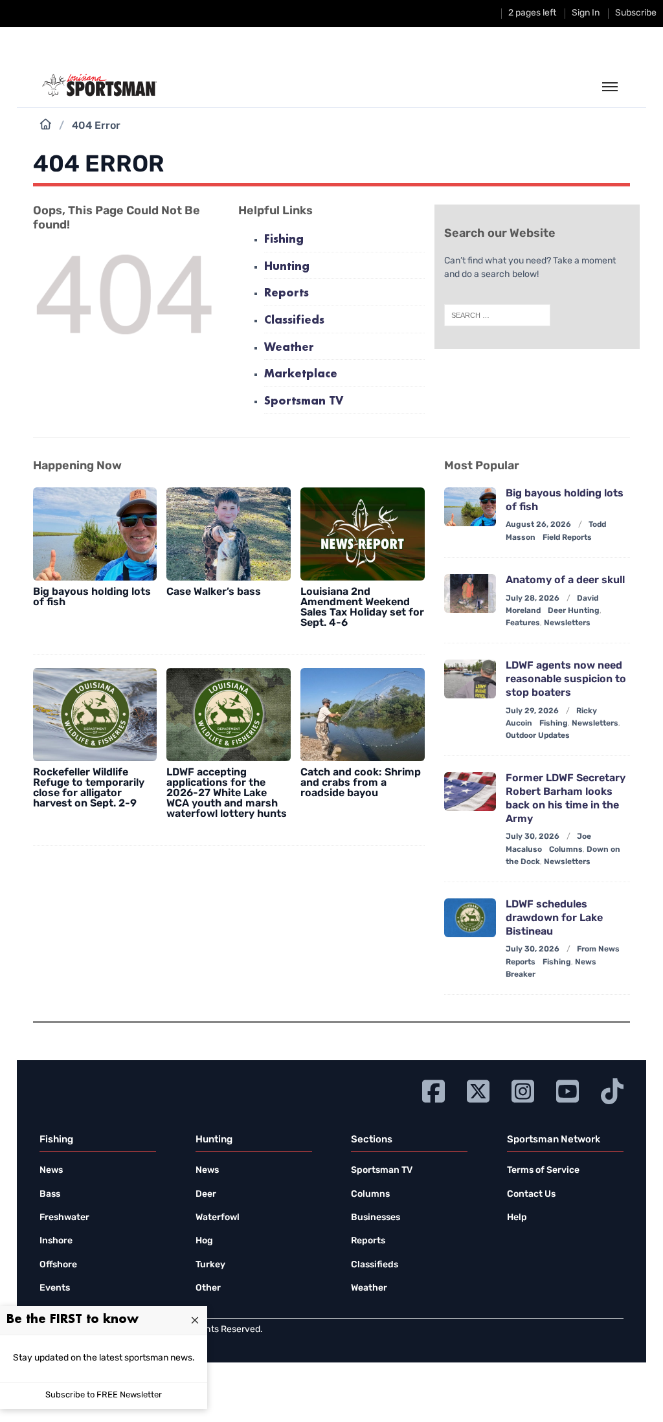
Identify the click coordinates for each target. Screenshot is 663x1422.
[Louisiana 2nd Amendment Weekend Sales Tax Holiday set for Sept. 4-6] (362, 534)
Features (523, 623)
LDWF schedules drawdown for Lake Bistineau (554, 918)
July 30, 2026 (532, 837)
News (51, 1170)
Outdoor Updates (538, 736)
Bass (49, 1194)
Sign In (586, 13)
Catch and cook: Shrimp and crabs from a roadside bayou (360, 783)
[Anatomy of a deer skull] (470, 593)
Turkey (210, 1265)
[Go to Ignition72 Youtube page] (567, 1089)
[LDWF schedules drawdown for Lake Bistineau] (470, 917)
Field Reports (567, 538)
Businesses (375, 1218)
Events (54, 1288)
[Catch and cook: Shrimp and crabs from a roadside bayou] (362, 714)
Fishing (284, 239)
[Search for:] (497, 315)
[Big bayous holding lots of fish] (95, 534)
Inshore (56, 1241)
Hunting (286, 266)
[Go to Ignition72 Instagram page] (522, 1089)
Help (517, 1218)
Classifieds (294, 320)
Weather (289, 347)
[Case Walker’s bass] (228, 534)
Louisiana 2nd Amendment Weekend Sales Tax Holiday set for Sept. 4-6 (362, 607)
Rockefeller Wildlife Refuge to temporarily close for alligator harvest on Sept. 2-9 (88, 788)
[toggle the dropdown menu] (610, 87)
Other (208, 1288)
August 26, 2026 (538, 525)
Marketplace (300, 374)
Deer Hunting (574, 611)
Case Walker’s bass (213, 592)
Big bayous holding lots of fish (92, 597)
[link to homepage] (99, 85)
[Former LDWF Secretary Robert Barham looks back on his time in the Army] (470, 791)
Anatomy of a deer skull (565, 580)
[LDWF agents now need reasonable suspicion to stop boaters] (470, 679)
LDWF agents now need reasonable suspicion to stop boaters (566, 679)
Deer (206, 1194)
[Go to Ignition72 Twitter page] (478, 1089)
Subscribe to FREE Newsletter (103, 1395)
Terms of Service (543, 1170)
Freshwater (64, 1218)
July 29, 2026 (532, 711)
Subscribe (636, 13)
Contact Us (531, 1194)
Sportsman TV (303, 401)
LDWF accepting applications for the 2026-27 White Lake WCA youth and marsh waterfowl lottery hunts (226, 793)
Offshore (58, 1265)
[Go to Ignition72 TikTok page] (612, 1089)
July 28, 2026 (532, 599)
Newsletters (567, 623)
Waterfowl (218, 1218)
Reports (286, 293)
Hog (204, 1241)
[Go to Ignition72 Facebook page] (433, 1089)
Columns (566, 850)
